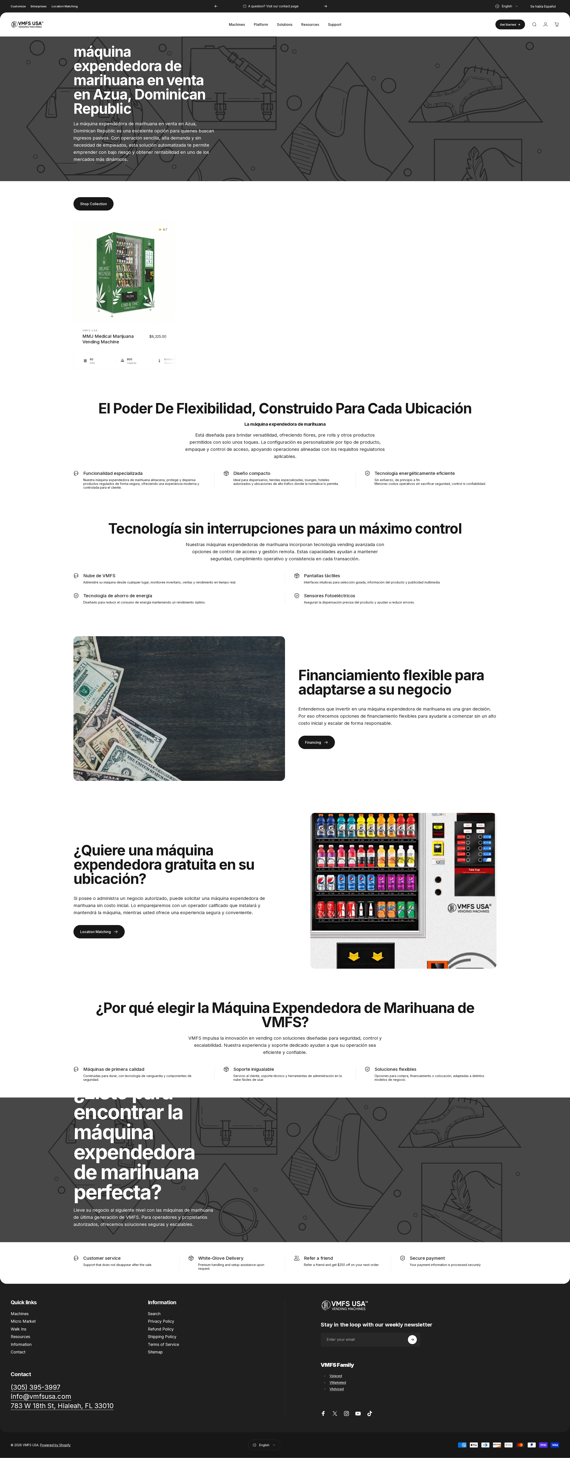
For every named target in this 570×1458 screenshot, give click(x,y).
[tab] (93, 204)
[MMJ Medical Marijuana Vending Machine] (124, 272)
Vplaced (336, 1376)
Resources (20, 1336)
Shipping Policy (162, 1336)
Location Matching (65, 6)
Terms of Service (163, 1344)
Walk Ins (18, 1329)
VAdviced (337, 1389)
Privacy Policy (161, 1321)
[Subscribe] (412, 1339)
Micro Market (23, 1321)
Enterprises (39, 6)
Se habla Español (543, 6)
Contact (18, 1352)
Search (154, 1313)
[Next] (325, 6)
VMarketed (338, 1382)
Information (21, 1344)
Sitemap (155, 1352)
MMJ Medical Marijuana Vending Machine (108, 339)
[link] (62, 1406)
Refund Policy (161, 1329)
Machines (19, 1313)
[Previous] (216, 6)
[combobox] (506, 6)
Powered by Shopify (55, 1445)
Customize (18, 6)
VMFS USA (90, 330)
